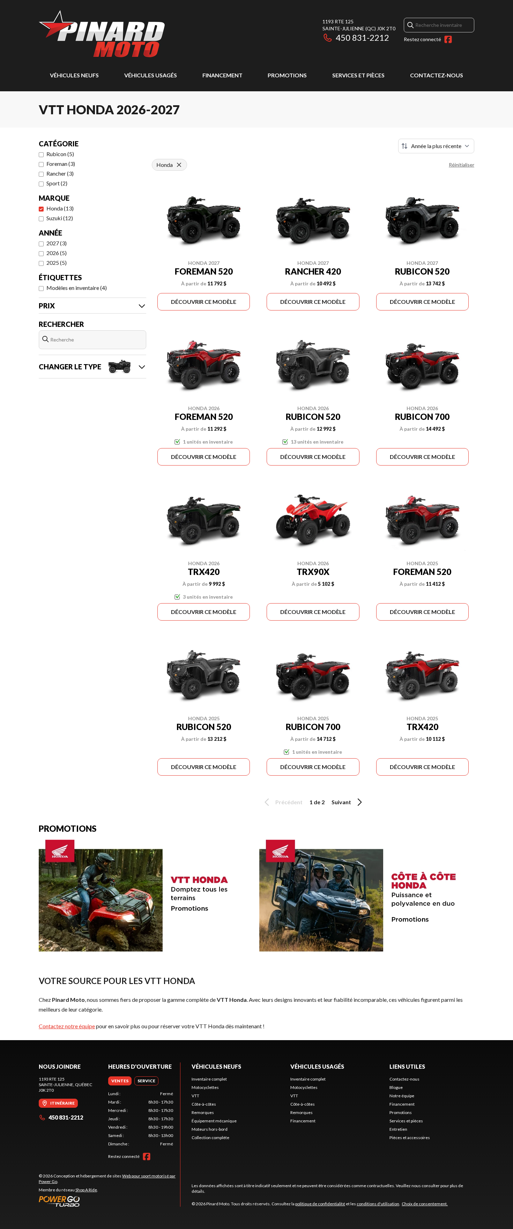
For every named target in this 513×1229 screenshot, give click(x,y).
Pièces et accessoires (409, 1137)
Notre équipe (401, 1095)
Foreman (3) (60, 163)
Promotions (287, 75)
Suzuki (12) (59, 218)
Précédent (289, 802)
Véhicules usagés (150, 75)
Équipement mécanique (214, 1120)
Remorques (203, 1112)
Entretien (398, 1129)
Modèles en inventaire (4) (76, 287)
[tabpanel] (140, 1119)
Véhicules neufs (74, 75)
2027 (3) (56, 243)
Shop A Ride (86, 1189)
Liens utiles (407, 1066)
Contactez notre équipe (67, 1026)
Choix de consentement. (425, 1203)
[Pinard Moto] (102, 33)
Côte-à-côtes (204, 1104)
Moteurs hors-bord (210, 1129)
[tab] (120, 1080)
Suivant (341, 802)
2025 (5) (56, 262)
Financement (222, 75)
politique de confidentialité (320, 1203)
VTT (195, 1095)
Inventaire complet (209, 1079)
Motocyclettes (205, 1087)
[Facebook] (448, 39)
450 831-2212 (362, 37)
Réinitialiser (461, 165)
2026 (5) (56, 252)
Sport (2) (56, 183)
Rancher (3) (60, 173)
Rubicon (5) (60, 154)
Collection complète (210, 1137)
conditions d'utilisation (378, 1203)
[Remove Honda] (179, 165)
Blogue (396, 1087)
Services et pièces (358, 75)
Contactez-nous (436, 75)
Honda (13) (60, 208)
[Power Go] (109, 1201)
